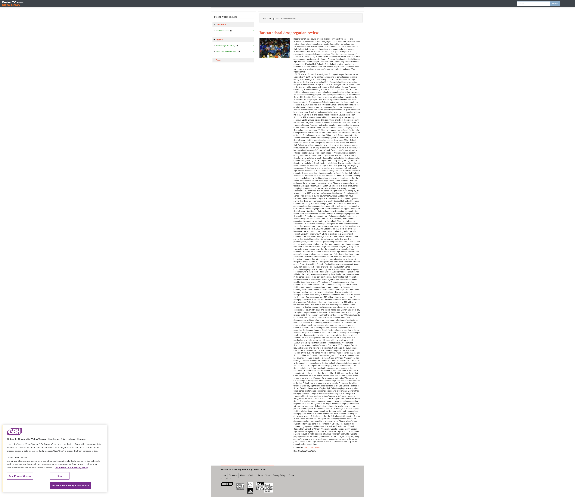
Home (223, 475)
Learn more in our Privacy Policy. (71, 467)
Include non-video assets (286, 18)
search (555, 3)
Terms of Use (264, 475)
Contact (292, 475)
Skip (60, 476)
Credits (251, 475)
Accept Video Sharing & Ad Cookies (70, 485)
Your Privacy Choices (20, 476)
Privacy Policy (279, 475)
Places (219, 39)
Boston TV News (13, 3)
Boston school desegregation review (289, 33)
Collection (221, 24)
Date (218, 60)
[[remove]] (231, 30)
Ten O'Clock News (312, 447)
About (242, 475)
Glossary (233, 475)
